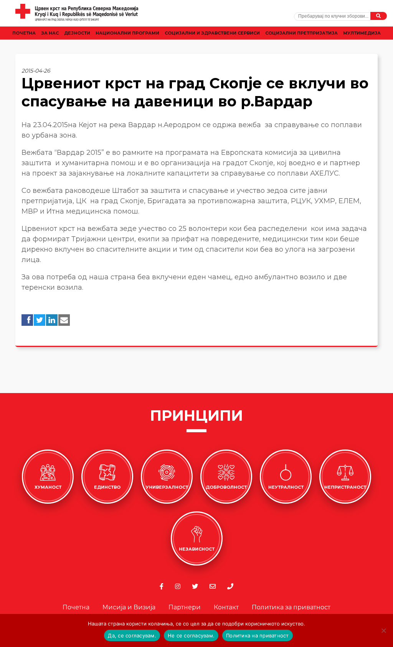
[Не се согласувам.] (383, 630)
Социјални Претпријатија (301, 33)
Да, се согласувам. (132, 635)
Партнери (184, 607)
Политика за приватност (291, 607)
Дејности (77, 33)
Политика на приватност (257, 635)
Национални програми (127, 33)
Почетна (24, 33)
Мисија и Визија (128, 607)
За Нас (50, 33)
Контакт (226, 607)
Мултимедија (362, 33)
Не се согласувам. (191, 635)
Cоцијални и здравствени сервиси (212, 33)
